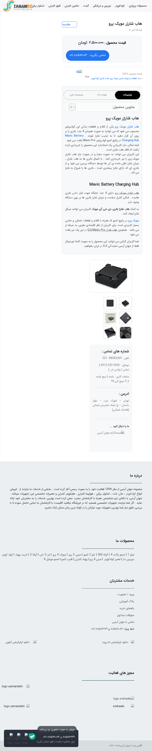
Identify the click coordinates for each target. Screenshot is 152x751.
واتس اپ (115, 369)
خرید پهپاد (21, 554)
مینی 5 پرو (75, 554)
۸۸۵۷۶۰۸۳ (117, 629)
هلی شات (117, 494)
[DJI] (74, 78)
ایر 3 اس (45, 554)
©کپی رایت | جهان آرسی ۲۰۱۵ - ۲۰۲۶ (125, 745)
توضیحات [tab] (127, 95)
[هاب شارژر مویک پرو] (110, 276)
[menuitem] (138, 6)
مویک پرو (133, 220)
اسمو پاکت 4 (118, 554)
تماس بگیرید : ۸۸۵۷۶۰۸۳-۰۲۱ (87, 55)
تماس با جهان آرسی (123, 622)
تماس (126, 369)
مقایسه (66, 24)
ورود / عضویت (126, 594)
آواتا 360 (103, 554)
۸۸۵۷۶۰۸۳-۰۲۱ (51, 737)
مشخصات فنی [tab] (76, 95)
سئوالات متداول (125, 615)
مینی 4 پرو (95, 559)
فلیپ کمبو (66, 559)
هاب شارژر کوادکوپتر (100, 78)
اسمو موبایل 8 (51, 559)
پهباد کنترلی (81, 559)
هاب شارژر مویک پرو (127, 126)
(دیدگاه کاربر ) (135, 30)
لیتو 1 (131, 554)
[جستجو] (9, 6)
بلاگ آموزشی (126, 601)
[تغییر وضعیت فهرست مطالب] (70, 107)
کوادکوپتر (131, 494)
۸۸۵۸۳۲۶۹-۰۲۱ (99, 629)
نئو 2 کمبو (89, 554)
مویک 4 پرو (59, 554)
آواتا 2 (33, 554)
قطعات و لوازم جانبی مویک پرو (123, 78)
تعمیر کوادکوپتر (112, 559)
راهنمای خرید (126, 608)
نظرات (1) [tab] (102, 95)
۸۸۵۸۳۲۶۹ (69, 737)
